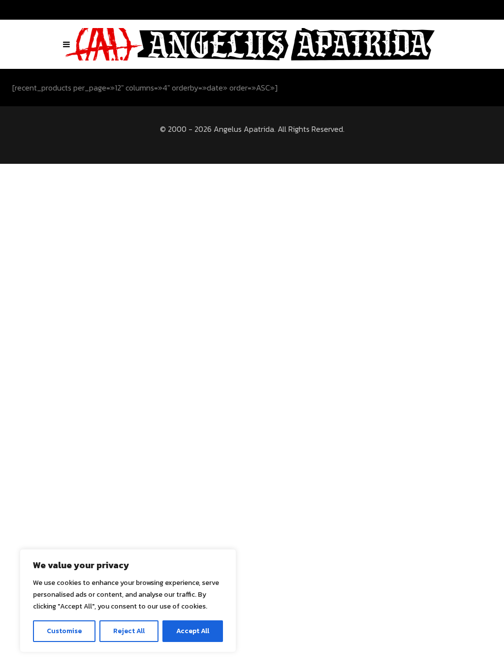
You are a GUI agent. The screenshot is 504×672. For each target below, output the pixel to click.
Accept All (192, 631)
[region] (128, 600)
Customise (64, 631)
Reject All (129, 631)
